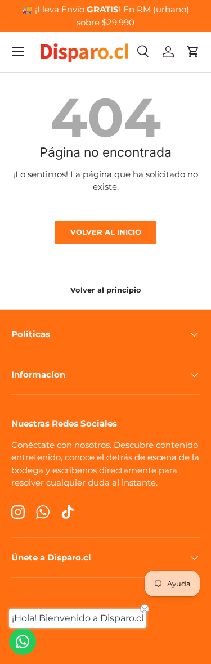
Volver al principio (105, 289)
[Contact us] (22, 641)
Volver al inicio (105, 231)
